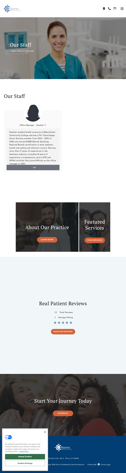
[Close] (45, 432)
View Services (94, 240)
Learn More (47, 240)
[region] (25, 449)
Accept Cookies (25, 457)
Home (13, 51)
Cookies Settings (25, 463)
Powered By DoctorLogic (98, 464)
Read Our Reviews (63, 331)
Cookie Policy (24, 451)
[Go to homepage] (49, 8)
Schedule (63, 413)
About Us (21, 51)
